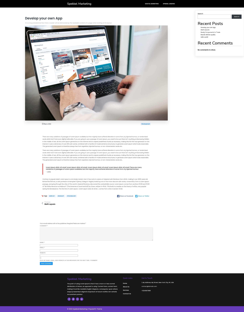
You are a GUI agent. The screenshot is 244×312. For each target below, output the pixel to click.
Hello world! (204, 37)
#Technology (71, 196)
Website (43, 253)
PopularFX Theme (95, 309)
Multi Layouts (205, 30)
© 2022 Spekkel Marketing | (78, 309)
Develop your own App (208, 27)
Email (42, 247)
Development (146, 124)
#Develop (61, 196)
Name (42, 242)
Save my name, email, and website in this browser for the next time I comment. (69, 260)
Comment (44, 226)
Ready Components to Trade (210, 32)
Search (200, 14)
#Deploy (52, 196)
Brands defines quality (208, 35)
